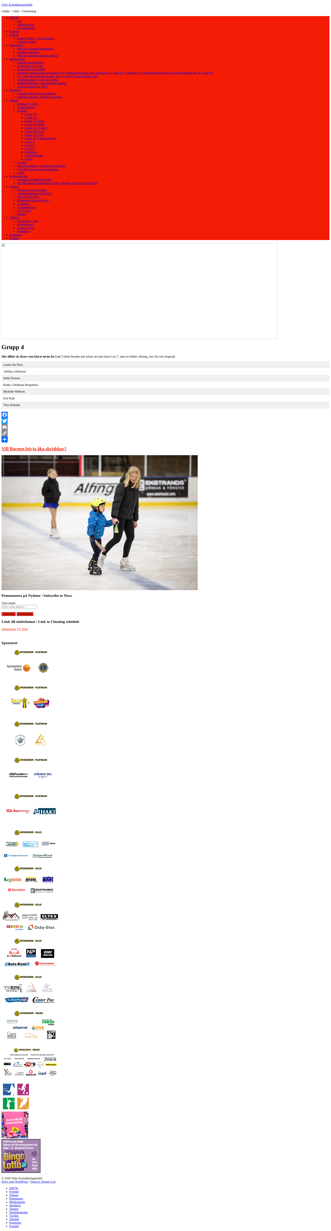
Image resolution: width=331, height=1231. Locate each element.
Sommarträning (26, 107)
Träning (14, 100)
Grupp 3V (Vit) (34, 134)
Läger (20, 172)
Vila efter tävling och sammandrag (37, 169)
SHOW (13, 17)
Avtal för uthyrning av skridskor (36, 93)
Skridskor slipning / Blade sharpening (39, 97)
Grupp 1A (31, 117)
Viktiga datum (25, 24)
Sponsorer (15, 234)
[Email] (165, 427)
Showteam (31, 152)
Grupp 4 (30, 141)
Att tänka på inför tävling (32, 190)
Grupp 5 (30, 145)
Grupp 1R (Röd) (35, 124)
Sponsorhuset (25, 224)
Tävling (14, 186)
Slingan (21, 214)
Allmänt (14, 217)
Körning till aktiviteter (30, 62)
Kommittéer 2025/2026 (31, 69)
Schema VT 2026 (27, 103)
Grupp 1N (31, 114)
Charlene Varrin (26, 41)
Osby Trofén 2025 (28, 196)
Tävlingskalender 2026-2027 (34, 193)
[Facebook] (165, 415)
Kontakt (14, 238)
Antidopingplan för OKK (32, 86)
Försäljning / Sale (27, 221)
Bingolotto (23, 231)
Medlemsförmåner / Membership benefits (41, 83)
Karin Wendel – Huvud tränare (35, 38)
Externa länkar (25, 228)
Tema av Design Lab (43, 1181)
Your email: (9, 603)
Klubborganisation (28, 52)
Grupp (28, 159)
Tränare (13, 35)
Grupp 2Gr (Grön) (36, 128)
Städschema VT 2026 (30, 66)
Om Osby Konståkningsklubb (35, 48)
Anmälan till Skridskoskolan (34, 179)
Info (19, 21)
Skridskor (15, 90)
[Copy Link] (165, 433)
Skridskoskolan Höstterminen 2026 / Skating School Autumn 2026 (57, 183)
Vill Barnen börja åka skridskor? (34, 448)
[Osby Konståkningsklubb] (139, 337)
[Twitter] (165, 421)
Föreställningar (26, 28)
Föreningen (16, 45)
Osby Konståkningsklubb (17, 4)
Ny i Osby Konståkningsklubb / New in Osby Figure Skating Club (57, 76)
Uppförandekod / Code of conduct (37, 79)
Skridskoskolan (34, 155)
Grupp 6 (30, 148)
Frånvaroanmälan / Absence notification (41, 165)
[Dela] (165, 439)
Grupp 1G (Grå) (34, 121)
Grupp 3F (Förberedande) (40, 138)
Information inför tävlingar (33, 200)
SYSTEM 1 (24, 210)
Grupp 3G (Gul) (34, 131)
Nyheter (14, 31)
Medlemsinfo (17, 59)
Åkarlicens (23, 203)
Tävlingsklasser (26, 207)
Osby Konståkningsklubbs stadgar (37, 55)
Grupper (22, 110)
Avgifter (22, 162)
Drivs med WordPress (15, 1181)
